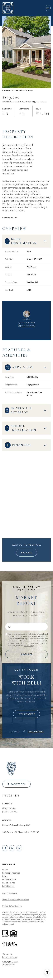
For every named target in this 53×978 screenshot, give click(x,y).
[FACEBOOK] (5, 848)
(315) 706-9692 (28, 322)
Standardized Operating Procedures (15, 899)
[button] (26, 714)
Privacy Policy (29, 645)
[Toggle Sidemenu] (48, 8)
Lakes (5, 876)
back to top (18, 784)
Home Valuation (9, 879)
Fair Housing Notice (9, 893)
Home (5, 869)
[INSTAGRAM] (12, 848)
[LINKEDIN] (19, 848)
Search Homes (8, 882)
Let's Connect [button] (8, 886)
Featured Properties (11, 872)
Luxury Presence (9, 957)
